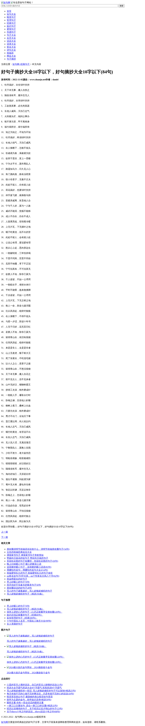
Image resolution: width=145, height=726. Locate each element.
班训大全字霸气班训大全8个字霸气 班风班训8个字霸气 (34, 687)
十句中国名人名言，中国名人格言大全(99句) (29, 621)
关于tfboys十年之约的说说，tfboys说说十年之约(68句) (33, 711)
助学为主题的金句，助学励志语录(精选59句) (29, 699)
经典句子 (11, 23)
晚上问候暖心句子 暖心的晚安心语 (24, 564)
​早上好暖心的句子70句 (18, 582)
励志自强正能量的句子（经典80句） (25, 615)
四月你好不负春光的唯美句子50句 (24, 585)
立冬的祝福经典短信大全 (19, 552)
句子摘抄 (11, 59)
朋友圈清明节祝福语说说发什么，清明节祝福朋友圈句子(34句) (38, 549)
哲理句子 (11, 20)
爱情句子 (11, 29)
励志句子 (11, 26)
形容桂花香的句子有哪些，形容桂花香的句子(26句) (32, 561)
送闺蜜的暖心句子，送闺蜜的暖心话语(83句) (29, 567)
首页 (9, 11)
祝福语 (10, 53)
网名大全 (11, 56)
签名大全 (11, 47)
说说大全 (11, 41)
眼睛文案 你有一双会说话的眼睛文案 (25, 702)
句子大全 (11, 35)
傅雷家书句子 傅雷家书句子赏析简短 (25, 555)
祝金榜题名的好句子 (17, 579)
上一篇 (4, 532)
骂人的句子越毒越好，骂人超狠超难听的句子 (29, 591)
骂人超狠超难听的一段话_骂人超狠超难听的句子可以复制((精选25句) (41, 690)
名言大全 (11, 38)
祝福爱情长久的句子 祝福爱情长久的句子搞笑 (30, 573)
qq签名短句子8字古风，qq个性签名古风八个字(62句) (33, 576)
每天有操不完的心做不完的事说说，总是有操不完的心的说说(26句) (40, 693)
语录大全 (11, 44)
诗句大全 (11, 50)
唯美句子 (11, 17)
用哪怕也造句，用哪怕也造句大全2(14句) (27, 570)
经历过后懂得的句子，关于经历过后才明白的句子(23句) (35, 708)
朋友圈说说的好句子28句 (19, 588)
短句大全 (11, 14)
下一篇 (4, 537)
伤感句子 (11, 32)
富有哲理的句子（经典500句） (22, 618)
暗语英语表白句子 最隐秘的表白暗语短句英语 (30, 696)
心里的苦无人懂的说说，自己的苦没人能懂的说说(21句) (35, 684)
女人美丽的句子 (15, 624)
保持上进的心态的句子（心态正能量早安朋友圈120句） (34, 612)
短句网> (16, 64)
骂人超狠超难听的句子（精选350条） (25, 594)
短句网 (4, 722)
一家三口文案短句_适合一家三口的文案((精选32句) (32, 705)
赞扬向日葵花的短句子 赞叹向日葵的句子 (27, 558)
